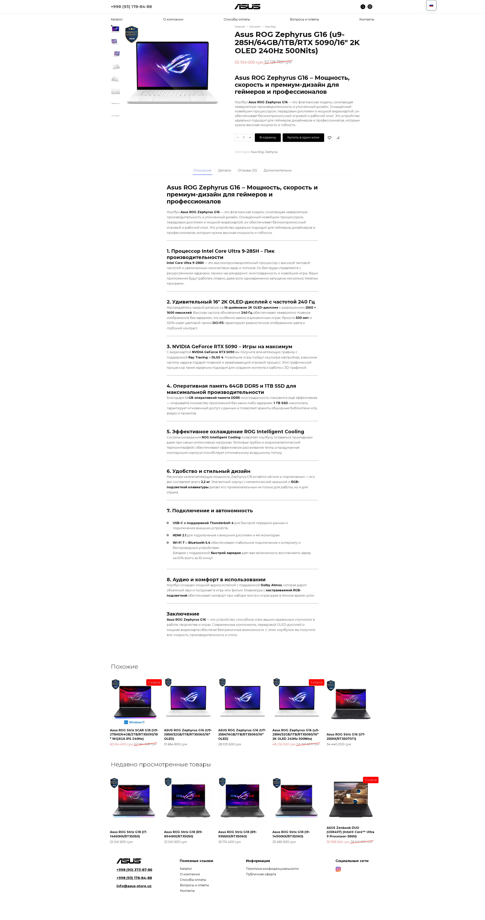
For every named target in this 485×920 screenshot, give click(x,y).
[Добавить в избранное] (329, 137)
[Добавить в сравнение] (337, 137)
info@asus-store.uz (134, 886)
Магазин (255, 26)
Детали (224, 170)
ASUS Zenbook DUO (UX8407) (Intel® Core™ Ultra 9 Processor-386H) (350, 832)
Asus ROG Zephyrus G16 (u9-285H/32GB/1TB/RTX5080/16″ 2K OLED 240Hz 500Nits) (295, 734)
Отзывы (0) (247, 170)
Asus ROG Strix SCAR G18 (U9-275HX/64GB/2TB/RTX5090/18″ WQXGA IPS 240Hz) (134, 734)
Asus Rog (270, 26)
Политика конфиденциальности (272, 869)
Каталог (117, 19)
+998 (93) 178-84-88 (131, 6)
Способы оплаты (237, 19)
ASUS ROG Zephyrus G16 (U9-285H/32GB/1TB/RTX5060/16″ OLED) (188, 734)
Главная (240, 26)
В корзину (268, 137)
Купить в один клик (303, 137)
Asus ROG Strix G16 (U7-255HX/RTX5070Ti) (346, 736)
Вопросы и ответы (304, 19)
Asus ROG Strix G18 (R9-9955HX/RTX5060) (237, 834)
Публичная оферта (261, 874)
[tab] (202, 170)
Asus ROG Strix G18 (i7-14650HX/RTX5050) (128, 834)
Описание (202, 170)
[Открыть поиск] (364, 6)
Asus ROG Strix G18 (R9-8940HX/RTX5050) (183, 834)
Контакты (366, 19)
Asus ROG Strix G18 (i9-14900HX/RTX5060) (291, 834)
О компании (173, 19)
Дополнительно (278, 170)
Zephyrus (271, 152)
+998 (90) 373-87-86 (134, 870)
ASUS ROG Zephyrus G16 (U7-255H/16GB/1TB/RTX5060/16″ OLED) (242, 734)
